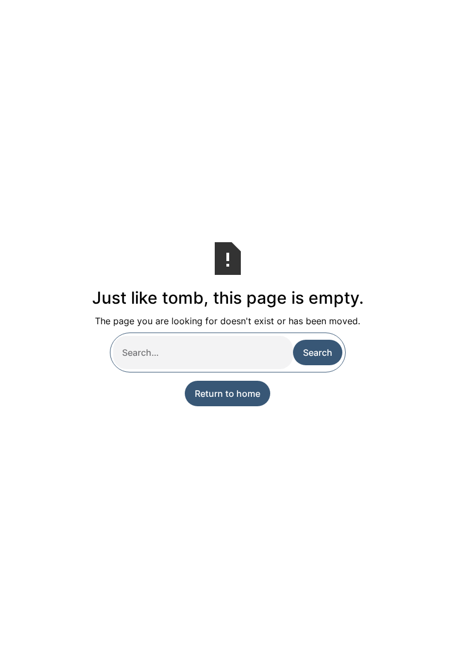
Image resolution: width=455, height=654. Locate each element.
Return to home (227, 393)
